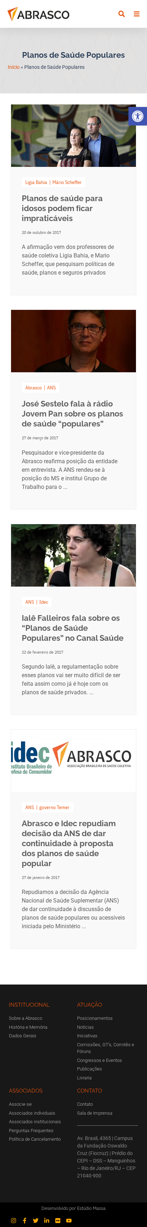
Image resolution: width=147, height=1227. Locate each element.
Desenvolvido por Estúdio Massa (73, 1208)
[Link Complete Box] (73, 199)
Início (14, 67)
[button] (137, 116)
